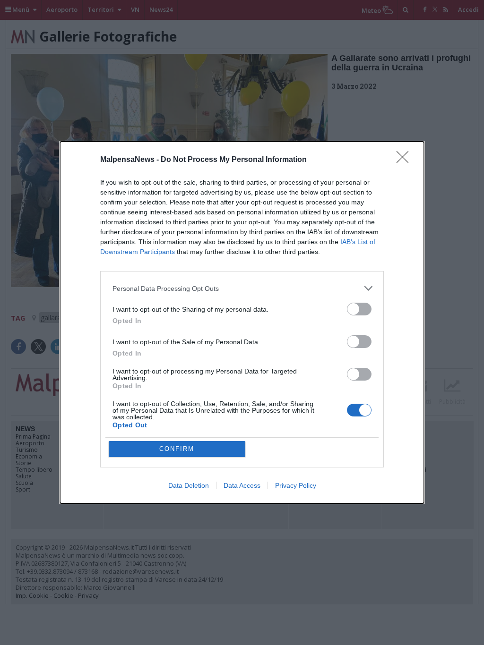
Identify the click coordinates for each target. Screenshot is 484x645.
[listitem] (242, 288)
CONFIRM (176, 448)
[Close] (406, 160)
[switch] (359, 309)
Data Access (242, 485)
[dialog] (242, 322)
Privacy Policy (295, 485)
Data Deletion (188, 485)
